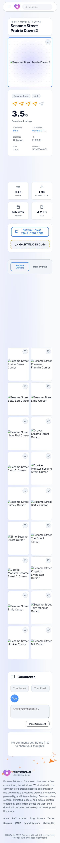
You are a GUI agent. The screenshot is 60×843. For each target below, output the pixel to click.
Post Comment (37, 724)
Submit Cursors (32, 823)
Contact (23, 818)
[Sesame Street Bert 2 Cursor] (41, 503)
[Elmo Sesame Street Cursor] (18, 538)
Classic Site (48, 823)
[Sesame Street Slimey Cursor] (18, 503)
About (6, 818)
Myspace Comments (36, 837)
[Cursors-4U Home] (17, 7)
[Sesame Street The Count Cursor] (41, 538)
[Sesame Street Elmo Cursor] (41, 399)
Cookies (7, 823)
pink (36, 96)
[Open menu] (9, 7)
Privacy (41, 818)
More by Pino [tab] (40, 267)
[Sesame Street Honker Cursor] (18, 642)
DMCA (17, 823)
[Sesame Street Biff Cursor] (41, 642)
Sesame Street (21, 96)
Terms (51, 818)
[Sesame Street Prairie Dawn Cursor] (18, 364)
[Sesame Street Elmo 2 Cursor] (18, 468)
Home (13, 21)
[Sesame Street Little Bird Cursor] (18, 433)
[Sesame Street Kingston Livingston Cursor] (41, 573)
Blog (32, 818)
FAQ (14, 818)
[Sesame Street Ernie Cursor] (18, 607)
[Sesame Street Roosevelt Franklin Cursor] (41, 364)
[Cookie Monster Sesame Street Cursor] (41, 468)
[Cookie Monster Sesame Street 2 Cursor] (18, 573)
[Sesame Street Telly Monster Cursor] (41, 607)
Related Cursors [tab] (20, 266)
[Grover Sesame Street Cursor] (41, 433)
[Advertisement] (30, 170)
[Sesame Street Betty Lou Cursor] (18, 399)
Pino (15, 130)
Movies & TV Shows (30, 21)
